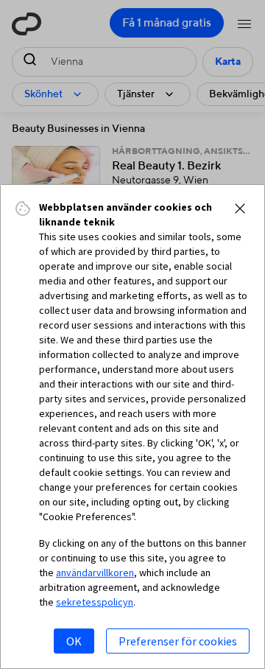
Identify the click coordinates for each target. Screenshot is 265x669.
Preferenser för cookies (178, 641)
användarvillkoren (95, 572)
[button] (240, 208)
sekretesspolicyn (94, 602)
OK (74, 641)
